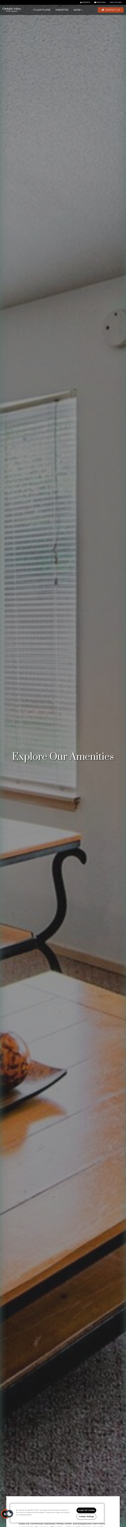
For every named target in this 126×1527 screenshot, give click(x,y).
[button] (111, 10)
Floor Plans (41, 9)
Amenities (62, 9)
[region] (57, 1513)
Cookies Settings (86, 1516)
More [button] (77, 9)
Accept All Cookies (86, 1510)
